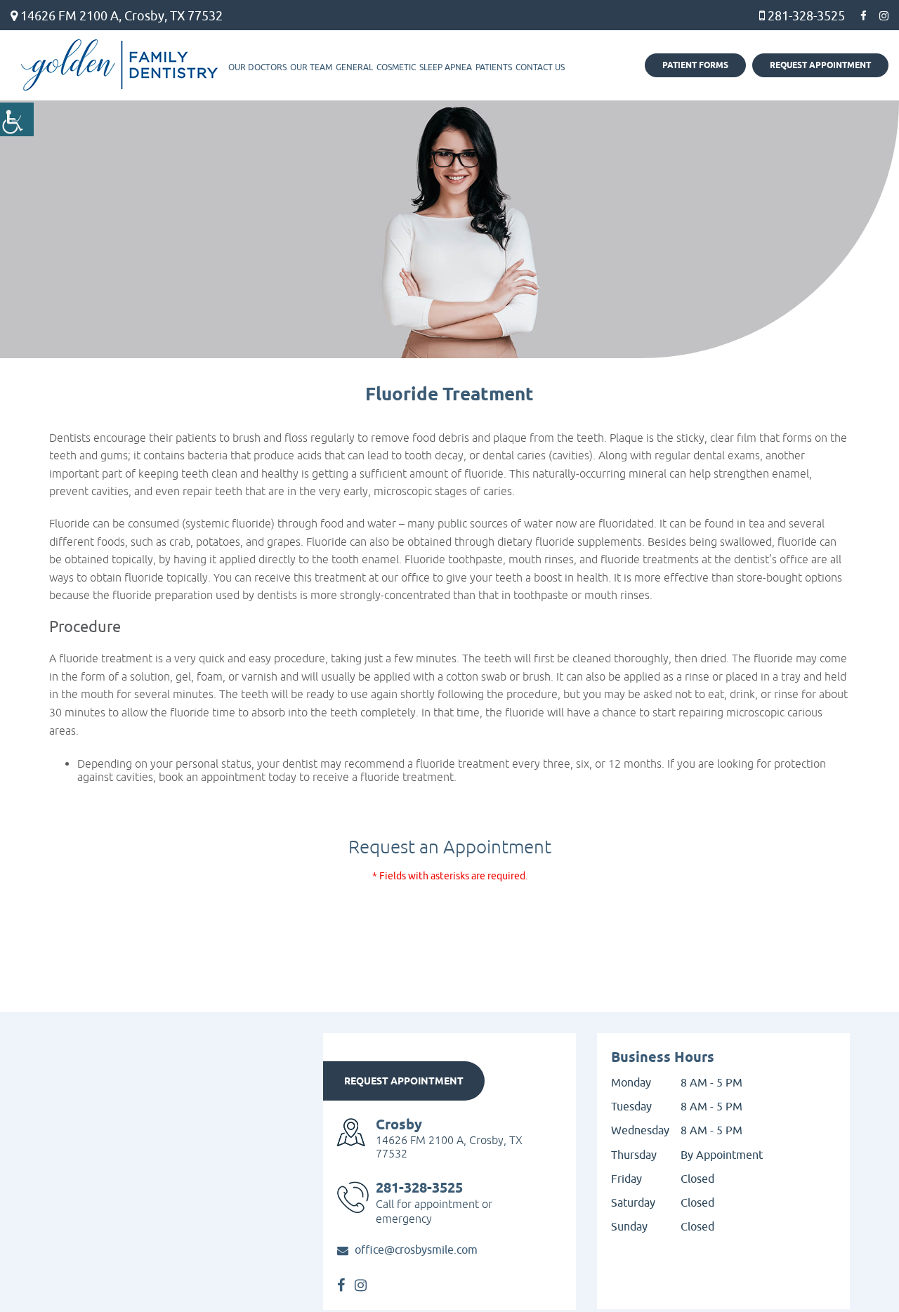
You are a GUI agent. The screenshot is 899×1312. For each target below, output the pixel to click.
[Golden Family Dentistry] (119, 65)
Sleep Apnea (445, 67)
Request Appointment (820, 66)
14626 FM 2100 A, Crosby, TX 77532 (120, 16)
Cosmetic (396, 67)
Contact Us (540, 67)
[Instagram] (883, 16)
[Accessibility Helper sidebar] (17, 119)
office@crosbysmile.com (416, 1251)
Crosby (399, 1125)
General (354, 67)
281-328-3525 (805, 16)
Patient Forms (695, 66)
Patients (493, 67)
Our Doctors (257, 67)
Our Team (311, 67)
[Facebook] (863, 16)
